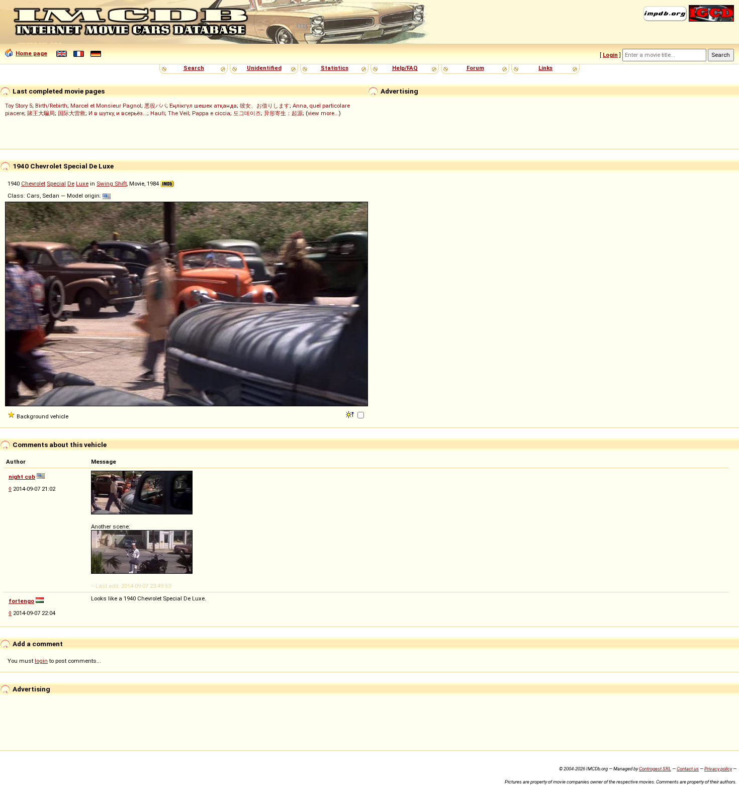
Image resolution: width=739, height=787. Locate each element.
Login (610, 54)
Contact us (688, 768)
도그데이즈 (247, 113)
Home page (31, 53)
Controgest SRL (655, 768)
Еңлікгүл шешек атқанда (203, 105)
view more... (323, 113)
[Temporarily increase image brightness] (350, 413)
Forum (475, 67)
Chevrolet (33, 183)
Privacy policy (718, 768)
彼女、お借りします (265, 105)
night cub (22, 476)
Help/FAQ (405, 67)
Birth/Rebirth (51, 105)
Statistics (334, 67)
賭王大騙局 (41, 113)
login (41, 660)
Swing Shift (112, 183)
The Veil (178, 113)
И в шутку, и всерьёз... (117, 113)
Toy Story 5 (18, 105)
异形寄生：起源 (283, 113)
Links (545, 67)
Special (56, 183)
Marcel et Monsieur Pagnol (105, 105)
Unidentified (264, 67)
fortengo (21, 600)
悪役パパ (155, 105)
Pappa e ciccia (211, 113)
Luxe (82, 183)
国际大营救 (71, 113)
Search (193, 67)
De (70, 183)
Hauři (157, 113)
